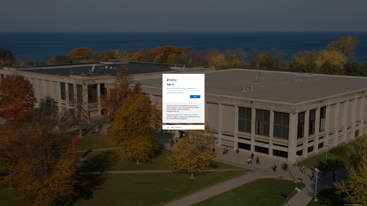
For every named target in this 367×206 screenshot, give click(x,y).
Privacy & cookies (357, 204)
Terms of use (347, 204)
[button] (183, 127)
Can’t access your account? (175, 92)
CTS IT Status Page (185, 115)
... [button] (365, 204)
